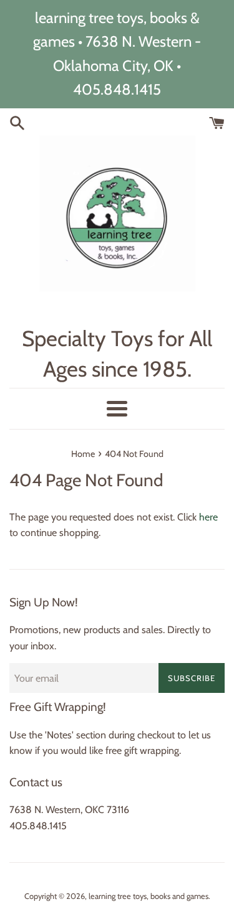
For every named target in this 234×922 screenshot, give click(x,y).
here (208, 517)
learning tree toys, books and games (148, 896)
